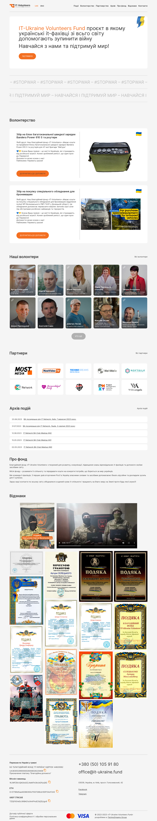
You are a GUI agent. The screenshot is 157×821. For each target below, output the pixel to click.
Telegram (82, 794)
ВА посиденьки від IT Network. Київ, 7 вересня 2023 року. (50, 419)
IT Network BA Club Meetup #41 (37, 440)
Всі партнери (141, 353)
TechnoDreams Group (117, 817)
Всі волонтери (141, 257)
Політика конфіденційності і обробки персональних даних (33, 817)
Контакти (142, 6)
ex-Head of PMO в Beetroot (75, 326)
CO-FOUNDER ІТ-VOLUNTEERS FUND (50, 294)
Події (76, 6)
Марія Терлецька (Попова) (103, 288)
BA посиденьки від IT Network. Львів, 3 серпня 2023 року (49, 426)
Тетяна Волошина (131, 289)
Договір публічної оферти (21, 813)
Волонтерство (87, 6)
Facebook (82, 789)
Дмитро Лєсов (74, 324)
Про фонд (121, 6)
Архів (112, 6)
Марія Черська (74, 289)
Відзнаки (132, 6)
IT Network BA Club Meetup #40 (38, 447)
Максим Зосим (102, 320)
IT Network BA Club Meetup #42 (37, 433)
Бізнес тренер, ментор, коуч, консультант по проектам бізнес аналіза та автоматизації (104, 324)
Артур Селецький (19, 289)
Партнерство (102, 6)
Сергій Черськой (47, 291)
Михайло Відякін (130, 322)
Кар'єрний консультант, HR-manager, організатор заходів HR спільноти (134, 292)
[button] (32, 174)
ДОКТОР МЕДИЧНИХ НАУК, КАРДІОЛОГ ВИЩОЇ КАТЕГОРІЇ (76, 292)
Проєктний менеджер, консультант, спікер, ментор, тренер (134, 325)
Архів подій (142, 408)
